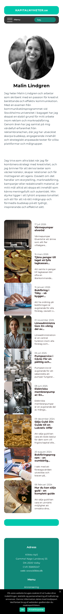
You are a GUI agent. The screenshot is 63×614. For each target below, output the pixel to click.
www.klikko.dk (34, 570)
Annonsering (31, 587)
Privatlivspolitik (36, 609)
